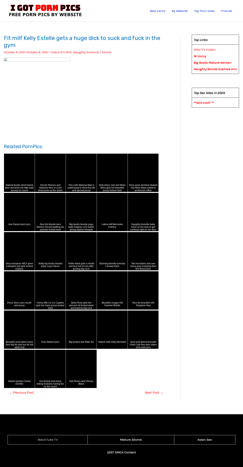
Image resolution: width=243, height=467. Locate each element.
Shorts (106, 52)
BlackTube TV (48, 439)
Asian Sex (204, 439)
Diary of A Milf (61, 52)
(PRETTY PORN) (204, 50)
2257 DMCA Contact (121, 452)
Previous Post (21, 392)
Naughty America (86, 52)
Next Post (154, 392)
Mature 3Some (131, 439)
